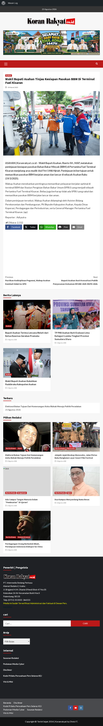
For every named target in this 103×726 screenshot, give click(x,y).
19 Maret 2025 (13, 87)
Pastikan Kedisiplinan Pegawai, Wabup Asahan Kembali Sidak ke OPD (27, 280)
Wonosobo (71, 448)
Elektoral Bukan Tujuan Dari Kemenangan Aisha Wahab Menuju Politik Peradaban (43, 406)
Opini (20, 448)
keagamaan (22, 493)
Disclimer (7, 670)
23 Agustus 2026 (12, 461)
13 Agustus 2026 (12, 340)
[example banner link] (20, 577)
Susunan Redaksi (11, 658)
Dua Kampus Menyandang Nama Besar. (72, 499)
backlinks (7, 606)
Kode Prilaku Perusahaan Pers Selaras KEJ (22, 676)
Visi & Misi (8, 681)
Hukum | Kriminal (24, 537)
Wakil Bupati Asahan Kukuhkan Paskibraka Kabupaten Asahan (21, 383)
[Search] (96, 63)
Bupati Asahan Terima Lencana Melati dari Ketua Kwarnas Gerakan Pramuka (26, 334)
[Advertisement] (51, 250)
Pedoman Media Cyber (13, 664)
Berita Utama (11, 448)
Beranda (7, 702)
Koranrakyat (61, 721)
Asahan (8, 75)
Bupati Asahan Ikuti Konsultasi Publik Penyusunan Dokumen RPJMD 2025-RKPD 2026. (75, 280)
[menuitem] (3, 3)
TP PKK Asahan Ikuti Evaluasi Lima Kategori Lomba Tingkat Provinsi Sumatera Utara (72, 336)
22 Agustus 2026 (12, 506)
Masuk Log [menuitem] (13, 3)
